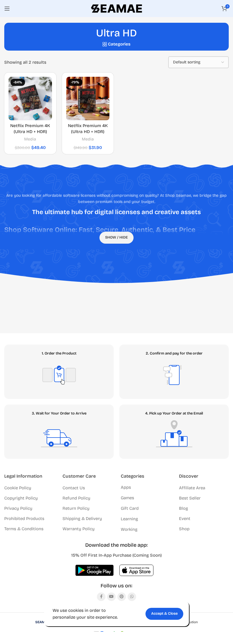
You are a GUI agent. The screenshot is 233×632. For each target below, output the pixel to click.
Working (129, 529)
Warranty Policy (79, 528)
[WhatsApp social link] (132, 596)
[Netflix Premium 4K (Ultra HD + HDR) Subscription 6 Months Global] (88, 98)
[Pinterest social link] (121, 596)
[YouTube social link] (111, 596)
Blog (183, 508)
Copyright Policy (21, 498)
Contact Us (74, 487)
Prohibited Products (24, 518)
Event (184, 518)
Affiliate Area (192, 487)
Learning (129, 518)
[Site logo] (116, 8)
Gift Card (130, 508)
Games (127, 497)
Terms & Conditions (23, 528)
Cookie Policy (17, 487)
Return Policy (76, 508)
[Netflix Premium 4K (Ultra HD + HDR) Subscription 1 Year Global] (30, 98)
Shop (184, 528)
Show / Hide (116, 237)
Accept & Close (164, 613)
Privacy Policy (18, 508)
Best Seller (190, 498)
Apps (126, 487)
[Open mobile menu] (7, 8)
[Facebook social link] (101, 596)
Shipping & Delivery (82, 518)
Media (30, 139)
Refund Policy (76, 498)
